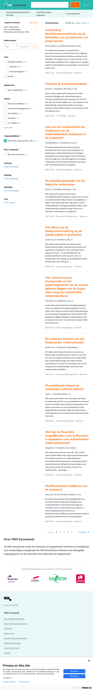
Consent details (9, 682)
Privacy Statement (11, 648)
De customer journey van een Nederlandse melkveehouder (65, 340)
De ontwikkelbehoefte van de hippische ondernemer (65, 182)
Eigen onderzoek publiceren (15, 623)
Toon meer (8, 127)
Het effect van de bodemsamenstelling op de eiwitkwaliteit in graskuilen (63, 231)
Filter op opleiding (11, 190)
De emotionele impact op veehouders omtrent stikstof (64, 387)
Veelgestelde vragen (12, 643)
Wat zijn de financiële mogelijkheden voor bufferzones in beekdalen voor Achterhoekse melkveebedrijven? (67, 437)
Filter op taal (9, 202)
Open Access (9, 633)
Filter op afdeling (11, 178)
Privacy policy (24, 682)
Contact (7, 653)
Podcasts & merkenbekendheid (66, 84)
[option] (46, 578)
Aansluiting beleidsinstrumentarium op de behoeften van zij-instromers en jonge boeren (66, 35)
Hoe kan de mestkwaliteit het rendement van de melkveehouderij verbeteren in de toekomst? (65, 132)
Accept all (74, 671)
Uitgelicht (8, 628)
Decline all (74, 676)
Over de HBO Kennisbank (14, 619)
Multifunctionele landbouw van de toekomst (66, 488)
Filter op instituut (11, 167)
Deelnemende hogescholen (15, 638)
